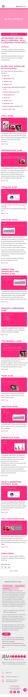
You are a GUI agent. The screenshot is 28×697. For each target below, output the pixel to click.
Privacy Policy (16, 643)
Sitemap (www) (14, 664)
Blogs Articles (14, 34)
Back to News (14, 570)
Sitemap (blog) (22, 664)
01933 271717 (22, 6)
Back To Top (4, 144)
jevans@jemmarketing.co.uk (12, 676)
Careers (8, 664)
